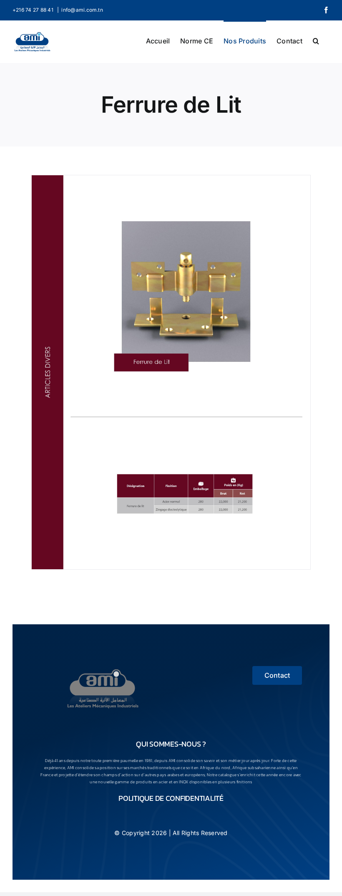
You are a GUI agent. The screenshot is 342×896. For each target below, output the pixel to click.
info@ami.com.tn (82, 10)
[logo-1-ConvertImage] (102, 669)
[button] (316, 40)
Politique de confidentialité (170, 798)
